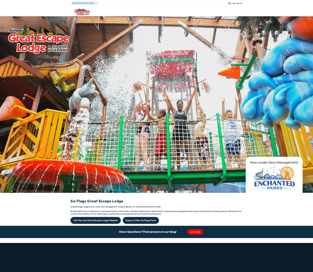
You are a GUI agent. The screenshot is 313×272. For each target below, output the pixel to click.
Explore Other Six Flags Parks (141, 220)
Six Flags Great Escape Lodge (83, 3)
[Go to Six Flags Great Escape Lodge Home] (82, 12)
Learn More (195, 232)
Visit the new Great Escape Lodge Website (95, 220)
